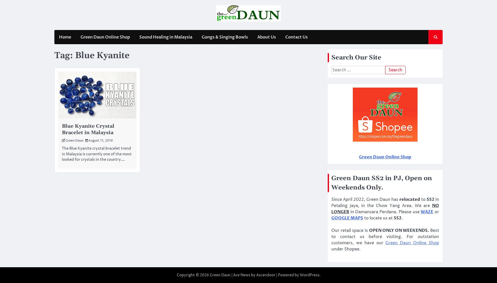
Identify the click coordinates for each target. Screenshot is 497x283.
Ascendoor (265, 275)
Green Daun (74, 141)
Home (65, 37)
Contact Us (296, 37)
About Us (266, 37)
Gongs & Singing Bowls (225, 37)
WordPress (309, 275)
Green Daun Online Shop (105, 37)
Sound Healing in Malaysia (165, 37)
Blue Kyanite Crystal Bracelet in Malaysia (88, 129)
